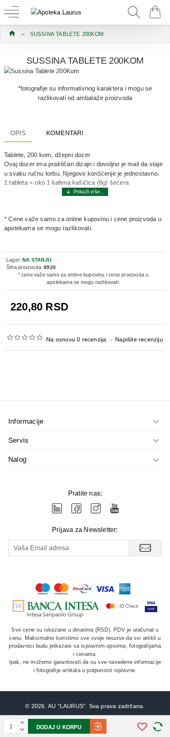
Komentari (65, 132)
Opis (18, 132)
